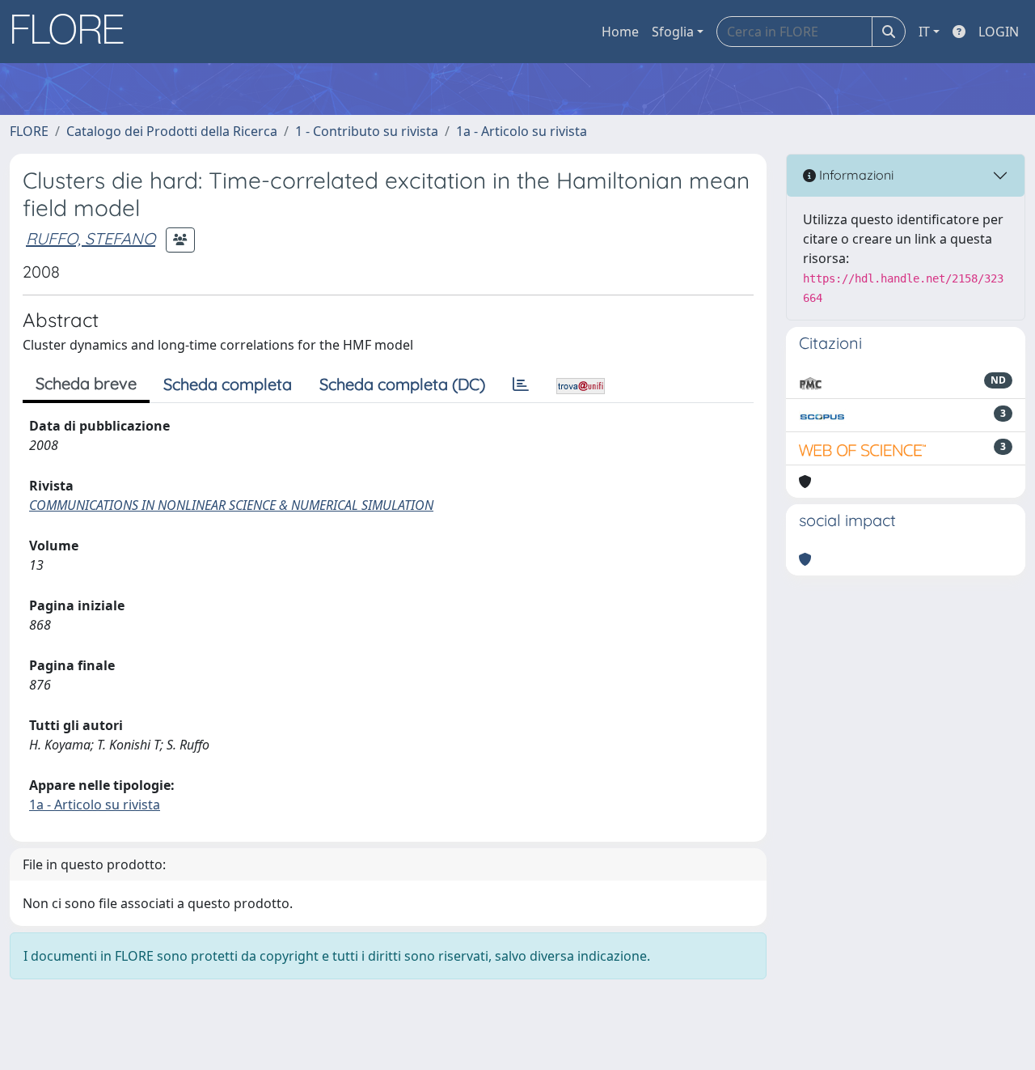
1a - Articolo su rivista (521, 131)
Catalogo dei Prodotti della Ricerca (171, 131)
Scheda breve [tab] (86, 383)
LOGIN (998, 31)
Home (620, 31)
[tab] (521, 384)
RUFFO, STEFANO (90, 238)
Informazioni (854, 175)
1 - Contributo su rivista (366, 131)
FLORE (29, 131)
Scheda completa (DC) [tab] (402, 384)
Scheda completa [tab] (227, 384)
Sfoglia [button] (673, 31)
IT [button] (924, 31)
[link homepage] (73, 31)
